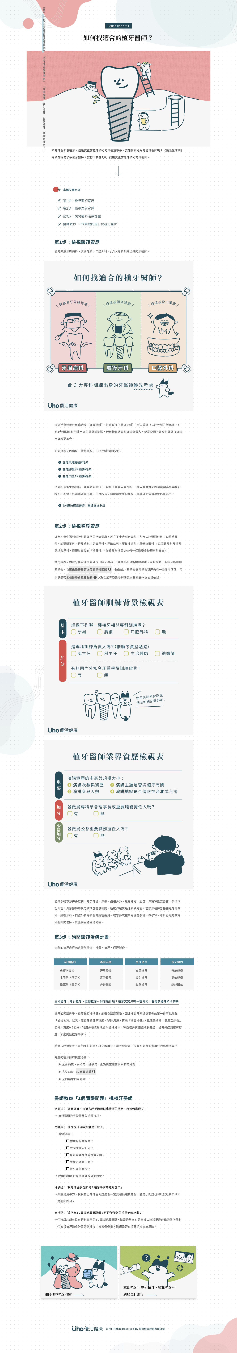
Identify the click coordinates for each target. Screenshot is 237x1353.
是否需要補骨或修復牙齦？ (87, 1155)
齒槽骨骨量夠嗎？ (81, 1141)
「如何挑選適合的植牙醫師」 (44, 33)
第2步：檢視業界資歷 (78, 208)
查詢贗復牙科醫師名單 (77, 469)
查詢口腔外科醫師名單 (77, 476)
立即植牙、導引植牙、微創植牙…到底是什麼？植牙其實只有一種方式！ (116, 1001)
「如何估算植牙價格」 (44, 68)
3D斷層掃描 (83, 1072)
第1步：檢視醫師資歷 (78, 200)
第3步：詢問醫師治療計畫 (82, 216)
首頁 (44, 10)
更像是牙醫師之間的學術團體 (88, 569)
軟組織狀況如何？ (81, 1148)
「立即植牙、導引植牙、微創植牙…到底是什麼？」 (44, 118)
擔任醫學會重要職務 (79, 577)
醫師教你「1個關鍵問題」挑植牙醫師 (90, 224)
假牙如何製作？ (80, 1169)
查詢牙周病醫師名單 (75, 462)
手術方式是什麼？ (81, 1162)
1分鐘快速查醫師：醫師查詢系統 (83, 505)
